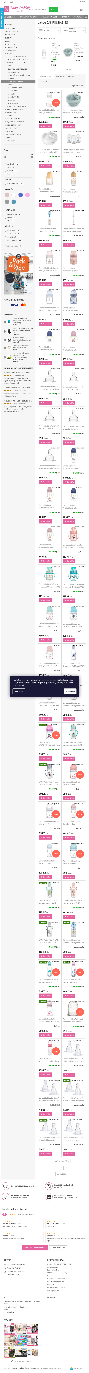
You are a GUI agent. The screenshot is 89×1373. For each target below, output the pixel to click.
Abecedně (43, 81)
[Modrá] (20, 195)
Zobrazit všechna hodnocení (34, 1248)
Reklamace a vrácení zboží (56, 1279)
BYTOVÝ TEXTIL (10, 44)
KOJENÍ (9, 53)
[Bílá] (13, 195)
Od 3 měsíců (13, 234)
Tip (9, 174)
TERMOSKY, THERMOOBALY (16, 106)
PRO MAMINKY (9, 131)
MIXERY (9, 66)
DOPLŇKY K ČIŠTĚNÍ (13, 119)
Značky (7, 137)
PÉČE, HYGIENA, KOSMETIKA (14, 122)
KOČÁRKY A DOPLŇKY (12, 32)
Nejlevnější (60, 76)
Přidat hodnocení (58, 1248)
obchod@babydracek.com (16, 1264)
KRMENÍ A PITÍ (11, 112)
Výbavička (50, 1285)
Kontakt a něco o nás (54, 1276)
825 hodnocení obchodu (26, 1214)
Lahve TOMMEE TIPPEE (15, 103)
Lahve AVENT (12, 78)
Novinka (11, 171)
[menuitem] (9, 17)
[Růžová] (27, 195)
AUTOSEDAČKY (10, 29)
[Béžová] (7, 195)
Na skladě (12, 164)
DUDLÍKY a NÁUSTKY (15, 88)
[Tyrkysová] (13, 202)
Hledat (53, 9)
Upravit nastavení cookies (52, 1368)
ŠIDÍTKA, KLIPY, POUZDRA (15, 109)
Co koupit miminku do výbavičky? (15, 1307)
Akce (10, 167)
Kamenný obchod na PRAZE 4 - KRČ (59, 1264)
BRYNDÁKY (10, 116)
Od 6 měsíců (13, 237)
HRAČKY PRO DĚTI (11, 35)
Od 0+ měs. (13, 231)
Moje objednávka (53, 1291)
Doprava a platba (53, 1267)
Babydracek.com (13, 1275)
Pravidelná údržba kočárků (56, 1288)
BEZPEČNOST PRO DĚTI (13, 125)
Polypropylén (13, 214)
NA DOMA (8, 41)
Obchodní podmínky (54, 1270)
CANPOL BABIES (14, 184)
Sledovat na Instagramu (22, 1361)
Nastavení (18, 691)
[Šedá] (7, 202)
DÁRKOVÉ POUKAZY (11, 128)
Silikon (11, 218)
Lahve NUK (11, 100)
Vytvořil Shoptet (80, 1368)
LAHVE (10, 84)
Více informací (18, 685)
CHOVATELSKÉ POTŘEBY (13, 134)
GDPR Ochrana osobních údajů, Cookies (60, 1273)
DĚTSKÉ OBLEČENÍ (11, 47)
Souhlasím (70, 691)
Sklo (10, 221)
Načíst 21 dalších (62, 1161)
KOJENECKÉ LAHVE (13, 72)
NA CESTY (8, 38)
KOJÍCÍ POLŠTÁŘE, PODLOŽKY (17, 69)
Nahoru (62, 1174)
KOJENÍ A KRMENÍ (10, 50)
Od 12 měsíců (14, 240)
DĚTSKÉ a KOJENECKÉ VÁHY (16, 57)
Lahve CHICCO (12, 91)
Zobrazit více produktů (60, 70)
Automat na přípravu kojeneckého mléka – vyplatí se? (22, 1302)
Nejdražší (71, 76)
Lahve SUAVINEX (13, 97)
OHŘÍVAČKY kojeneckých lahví (17, 63)
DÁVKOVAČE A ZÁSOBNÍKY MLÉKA (19, 75)
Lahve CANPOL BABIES (15, 81)
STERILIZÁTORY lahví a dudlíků (17, 60)
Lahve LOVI (11, 94)
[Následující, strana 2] (62, 1168)
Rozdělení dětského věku (56, 1282)
